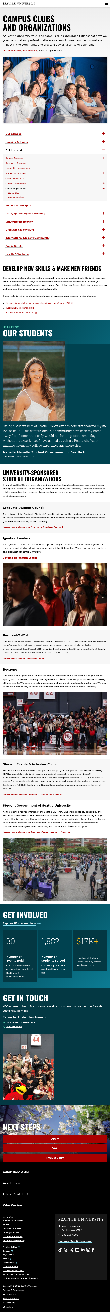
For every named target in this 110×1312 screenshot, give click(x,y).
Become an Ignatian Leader (20, 557)
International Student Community (27, 237)
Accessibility (9, 1303)
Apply (55, 1138)
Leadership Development (17, 168)
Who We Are (12, 1205)
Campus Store (10, 1266)
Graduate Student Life (19, 229)
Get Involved (30, 50)
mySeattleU (9, 1255)
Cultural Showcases (14, 178)
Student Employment (15, 173)
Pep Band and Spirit (18, 205)
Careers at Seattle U (13, 1270)
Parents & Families (12, 1236)
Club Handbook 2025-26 (20, 312)
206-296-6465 (14, 1026)
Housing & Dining (16, 142)
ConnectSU (8, 1262)
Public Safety (14, 246)
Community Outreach (15, 163)
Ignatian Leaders (16, 197)
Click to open (103, 133)
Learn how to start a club (20, 307)
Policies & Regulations (13, 1290)
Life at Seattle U (12, 50)
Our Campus (13, 133)
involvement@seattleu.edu (20, 1022)
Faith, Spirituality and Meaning (25, 213)
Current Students (12, 1228)
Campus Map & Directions (75, 1241)
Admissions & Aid (16, 1172)
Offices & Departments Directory (20, 1278)
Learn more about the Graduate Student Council (33, 527)
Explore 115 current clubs (19, 923)
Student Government (15, 183)
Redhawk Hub (10, 1247)
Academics (11, 1183)
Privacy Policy (9, 1294)
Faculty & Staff (11, 1232)
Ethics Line (8, 1307)
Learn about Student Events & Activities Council (32, 794)
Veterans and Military (14, 1240)
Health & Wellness (17, 254)
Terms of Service (11, 1298)
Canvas (6, 1251)
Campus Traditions (14, 158)
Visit (55, 1148)
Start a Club (13, 193)
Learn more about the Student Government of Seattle (36, 832)
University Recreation (19, 221)
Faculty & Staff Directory (16, 1274)
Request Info (55, 1157)
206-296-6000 (70, 1234)
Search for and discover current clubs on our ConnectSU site (40, 303)
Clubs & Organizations (15, 188)
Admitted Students (13, 1221)
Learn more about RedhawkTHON (23, 658)
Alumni (6, 1225)
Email (6, 1258)
